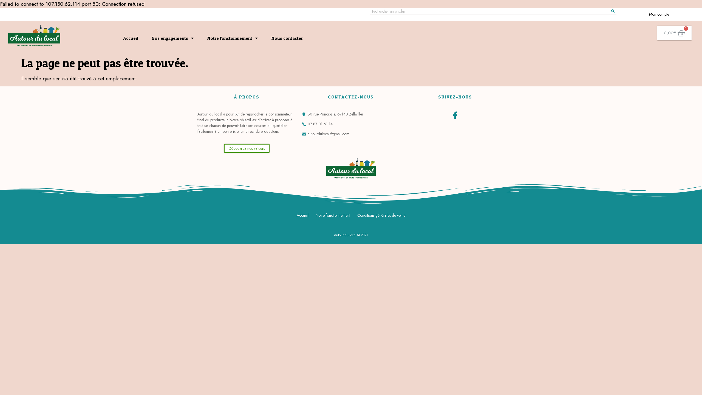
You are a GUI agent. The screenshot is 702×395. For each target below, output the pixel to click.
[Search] (612, 11)
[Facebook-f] (455, 115)
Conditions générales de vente (381, 215)
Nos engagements (170, 38)
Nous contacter (287, 38)
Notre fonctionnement (229, 38)
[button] (247, 148)
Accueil (130, 38)
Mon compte (659, 14)
